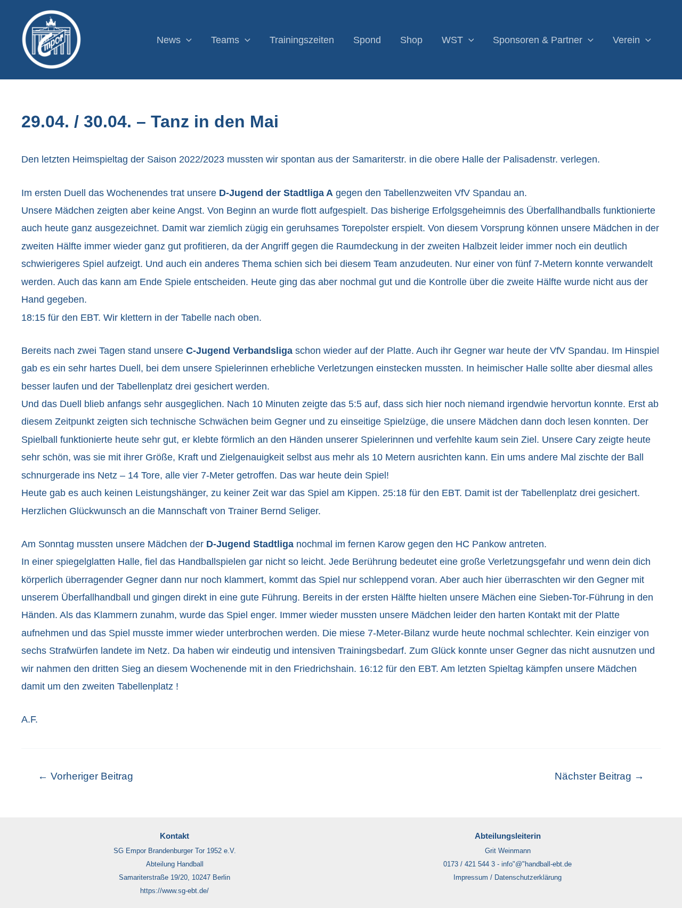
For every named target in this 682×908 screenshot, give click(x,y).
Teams (225, 40)
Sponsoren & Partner (537, 40)
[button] (186, 40)
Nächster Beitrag (599, 776)
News (169, 40)
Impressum (470, 877)
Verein (626, 40)
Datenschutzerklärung (528, 877)
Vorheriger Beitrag (85, 776)
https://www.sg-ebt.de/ (174, 891)
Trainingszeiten (302, 40)
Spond (367, 40)
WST (452, 40)
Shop (411, 40)
